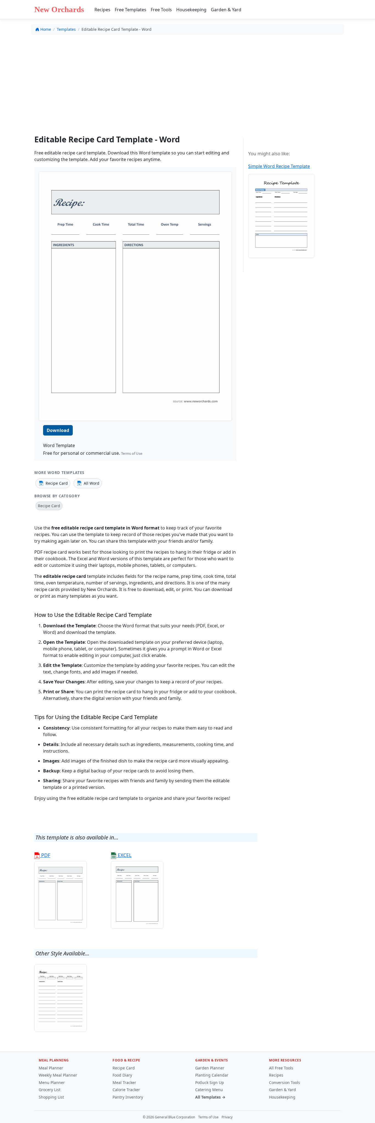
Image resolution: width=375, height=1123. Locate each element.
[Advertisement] (187, 79)
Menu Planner (52, 1082)
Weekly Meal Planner (58, 1075)
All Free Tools (281, 1068)
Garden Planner (209, 1068)
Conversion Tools (284, 1082)
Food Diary (122, 1075)
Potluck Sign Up (209, 1082)
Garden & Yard (226, 10)
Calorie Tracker (126, 1089)
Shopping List (51, 1097)
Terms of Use (131, 453)
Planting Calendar (211, 1075)
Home (45, 29)
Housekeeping (191, 10)
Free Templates (130, 10)
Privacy (227, 1117)
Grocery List (49, 1089)
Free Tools (161, 10)
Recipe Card (124, 1068)
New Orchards (59, 9)
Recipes (102, 10)
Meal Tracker (124, 1082)
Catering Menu (209, 1089)
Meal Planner (51, 1068)
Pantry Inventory (128, 1097)
